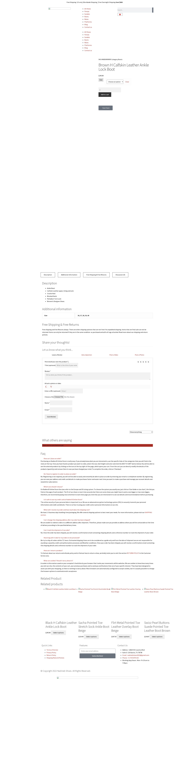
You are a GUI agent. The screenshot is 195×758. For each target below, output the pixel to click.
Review (48, 371)
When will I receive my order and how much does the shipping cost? (67, 510)
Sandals (87, 14)
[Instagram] (106, 672)
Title (50, 365)
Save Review (51, 417)
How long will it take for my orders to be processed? (62, 538)
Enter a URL (52, 391)
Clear (127, 82)
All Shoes (87, 9)
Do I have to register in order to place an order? (60, 474)
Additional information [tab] (69, 275)
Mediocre (141, 361)
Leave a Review (57, 355)
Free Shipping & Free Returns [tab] (96, 275)
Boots (86, 17)
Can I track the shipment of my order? (57, 530)
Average (144, 361)
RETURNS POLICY (133, 553)
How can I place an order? (52, 458)
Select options (58, 633)
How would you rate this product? (57, 362)
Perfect (149, 361)
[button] (97, 458)
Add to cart (105, 95)
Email (47, 410)
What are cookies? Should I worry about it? (58, 561)
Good (146, 361)
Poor (139, 361)
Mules (86, 19)
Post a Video (113, 355)
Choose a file (49, 397)
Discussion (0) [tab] (120, 275)
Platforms (88, 22)
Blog (86, 24)
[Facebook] (101, 672)
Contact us (88, 27)
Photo (46, 387)
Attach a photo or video (53, 383)
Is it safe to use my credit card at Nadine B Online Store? (63, 499)
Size (101, 80)
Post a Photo (139, 355)
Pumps (86, 11)
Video (51, 387)
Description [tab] (48, 275)
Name (47, 403)
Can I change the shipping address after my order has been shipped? (67, 520)
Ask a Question (87, 355)
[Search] (152, 10)
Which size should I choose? (53, 487)
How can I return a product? (53, 550)
